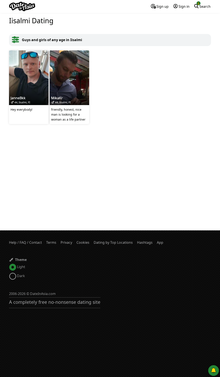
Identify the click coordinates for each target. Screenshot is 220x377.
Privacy (66, 242)
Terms (51, 242)
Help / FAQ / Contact (25, 242)
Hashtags (145, 242)
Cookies (82, 242)
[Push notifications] (213, 370)
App (160, 242)
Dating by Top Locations (113, 242)
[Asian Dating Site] (22, 6)
